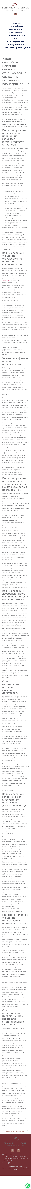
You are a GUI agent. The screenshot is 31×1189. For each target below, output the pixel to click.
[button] (15, 14)
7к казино (5, 280)
